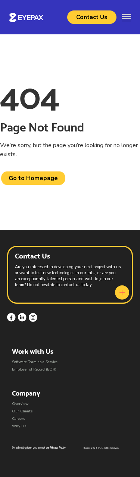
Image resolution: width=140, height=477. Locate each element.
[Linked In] (22, 317)
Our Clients (22, 411)
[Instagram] (33, 317)
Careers (18, 418)
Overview (20, 403)
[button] (126, 17)
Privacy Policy (58, 447)
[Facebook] (11, 317)
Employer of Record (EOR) (34, 369)
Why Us (19, 426)
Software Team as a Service (34, 362)
